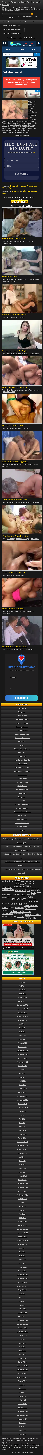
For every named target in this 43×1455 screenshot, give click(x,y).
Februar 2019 (22, 1221)
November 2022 (22, 1054)
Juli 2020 (22, 1157)
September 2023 (22, 1016)
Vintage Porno (7, 188)
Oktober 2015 (22, 1373)
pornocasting (34, 354)
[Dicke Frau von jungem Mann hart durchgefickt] (21, 371)
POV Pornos (22, 800)
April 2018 (22, 1259)
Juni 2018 (22, 1252)
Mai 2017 (22, 1301)
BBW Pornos (22, 715)
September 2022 (22, 1062)
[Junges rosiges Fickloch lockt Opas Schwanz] (21, 483)
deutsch (28, 886)
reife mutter (5, 910)
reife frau (26, 191)
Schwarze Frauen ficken (22, 812)
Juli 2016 (22, 1339)
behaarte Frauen (22, 719)
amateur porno (27, 881)
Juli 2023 (22, 1024)
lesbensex (31, 903)
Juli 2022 (22, 1069)
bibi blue (9, 241)
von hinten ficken (31, 918)
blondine (7, 887)
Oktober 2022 (22, 1058)
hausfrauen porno (32, 899)
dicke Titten (22, 741)
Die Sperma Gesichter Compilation (14, 425)
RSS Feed (21, 16)
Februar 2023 (22, 1043)
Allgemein (22, 708)
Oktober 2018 (22, 1237)
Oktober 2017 (22, 1282)
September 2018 (22, 1240)
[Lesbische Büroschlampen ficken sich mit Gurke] (21, 298)
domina (39, 892)
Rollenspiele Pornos (22, 804)
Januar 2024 (22, 1001)
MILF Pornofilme (22, 789)
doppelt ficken (20, 575)
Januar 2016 (22, 1362)
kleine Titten (22, 778)
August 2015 (22, 1381)
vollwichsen (28, 916)
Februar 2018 (22, 1267)
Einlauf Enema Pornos (22, 749)
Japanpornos (22, 775)
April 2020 (22, 1168)
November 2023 (22, 1009)
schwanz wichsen (19, 913)
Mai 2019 (22, 1210)
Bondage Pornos (22, 727)
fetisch (23, 895)
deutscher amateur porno (33, 888)
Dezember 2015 (22, 1366)
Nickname (12, 677)
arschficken (15, 611)
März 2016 (22, 1354)
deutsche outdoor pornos (15, 390)
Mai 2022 (22, 1077)
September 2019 (22, 1195)
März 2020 (22, 1172)
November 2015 (22, 1370)
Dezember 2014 (22, 1411)
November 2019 (22, 1187)
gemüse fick (18, 649)
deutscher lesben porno (15, 464)
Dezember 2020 (22, 1142)
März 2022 (22, 1085)
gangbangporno (5, 897)
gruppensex (16, 191)
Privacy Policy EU (27, 1452)
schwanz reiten (7, 914)
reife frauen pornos (9, 281)
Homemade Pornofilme (22, 771)
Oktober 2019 (22, 1191)
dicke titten (36, 890)
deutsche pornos (19, 241)
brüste (22, 611)
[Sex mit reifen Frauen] (21, 260)
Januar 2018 (22, 1271)
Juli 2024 (22, 982)
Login (11, 17)
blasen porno (28, 885)
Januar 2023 (22, 1047)
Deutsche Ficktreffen (27, 22)
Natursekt (22, 793)
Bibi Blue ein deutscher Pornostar (13, 238)
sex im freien (33, 914)
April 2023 (22, 1035)
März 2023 (22, 1039)
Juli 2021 (22, 1115)
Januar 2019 (22, 1225)
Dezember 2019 (22, 1183)
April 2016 (22, 1351)
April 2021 (22, 1126)
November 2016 (22, 1324)
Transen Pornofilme (22, 823)
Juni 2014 (22, 1423)
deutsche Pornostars (18, 186)
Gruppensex (32, 186)
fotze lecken (30, 896)
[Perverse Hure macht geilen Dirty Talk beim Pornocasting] (21, 334)
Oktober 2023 (22, 1013)
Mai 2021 (22, 1123)
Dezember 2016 (22, 1320)
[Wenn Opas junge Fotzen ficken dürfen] (21, 519)
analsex (19, 883)
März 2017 (22, 1309)
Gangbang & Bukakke (22, 760)
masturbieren (28, 649)
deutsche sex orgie (22, 539)
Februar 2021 (22, 1134)
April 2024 (22, 990)
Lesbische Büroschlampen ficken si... (15, 314)
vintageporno (7, 243)
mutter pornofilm (33, 279)
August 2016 (22, 1335)
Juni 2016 (22, 1343)
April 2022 (22, 1081)
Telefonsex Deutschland (12, 26)
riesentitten (6, 613)
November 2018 (22, 1233)
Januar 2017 (22, 1316)
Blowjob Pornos (22, 723)
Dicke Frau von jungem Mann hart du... (15, 387)
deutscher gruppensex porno (16, 279)
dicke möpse (22, 890)
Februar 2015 (22, 1404)
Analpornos (22, 712)
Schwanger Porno (22, 808)
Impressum (16, 1452)
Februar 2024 (22, 997)
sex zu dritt (20, 917)
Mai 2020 (22, 1164)
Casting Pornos (22, 730)
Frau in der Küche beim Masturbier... (14, 647)
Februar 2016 (22, 1358)
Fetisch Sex (22, 756)
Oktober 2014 (22, 1419)
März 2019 (22, 1218)
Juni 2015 (22, 1389)
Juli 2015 (22, 1385)
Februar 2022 (22, 1088)
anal (8, 575)
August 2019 (22, 1199)
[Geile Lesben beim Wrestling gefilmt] (21, 445)
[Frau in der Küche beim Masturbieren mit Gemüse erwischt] (21, 630)
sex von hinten (12, 916)
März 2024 (22, 994)
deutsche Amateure (22, 734)
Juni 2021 (22, 1119)
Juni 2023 (22, 1028)
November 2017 (22, 1278)
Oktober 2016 (22, 1328)
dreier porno (7, 895)
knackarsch (30, 611)
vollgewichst (26, 428)
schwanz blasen (20, 911)
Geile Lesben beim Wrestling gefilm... (14, 462)
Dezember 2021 (22, 1096)
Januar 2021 (22, 1138)
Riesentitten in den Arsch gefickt (13, 609)
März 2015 (22, 1400)
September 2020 (22, 1149)
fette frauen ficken (9, 392)
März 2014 (22, 1434)
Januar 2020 (22, 1180)
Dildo (22, 745)
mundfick (5, 908)
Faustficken (22, 752)
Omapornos (22, 797)
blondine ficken (19, 887)
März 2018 (22, 1263)
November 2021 (22, 1100)
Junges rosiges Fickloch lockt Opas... (15, 499)
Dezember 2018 (22, 1229)
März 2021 (22, 1130)
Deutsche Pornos (9, 22)
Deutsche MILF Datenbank (12, 29)
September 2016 (22, 1332)
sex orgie (4, 916)
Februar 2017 (22, 1313)
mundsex (11, 907)
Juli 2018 (22, 1248)
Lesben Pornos (22, 782)
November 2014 (22, 1415)
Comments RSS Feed (31, 16)
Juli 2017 (22, 1294)
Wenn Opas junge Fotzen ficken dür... (15, 536)
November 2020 (22, 1145)
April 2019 (22, 1214)
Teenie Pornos (22, 819)
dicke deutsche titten (14, 354)
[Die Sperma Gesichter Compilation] (21, 409)
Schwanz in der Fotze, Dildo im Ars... (14, 572)
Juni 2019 (22, 1206)
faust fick (10, 649)
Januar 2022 (22, 1092)
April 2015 (22, 1396)
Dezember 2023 (22, 1005)
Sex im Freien (22, 815)
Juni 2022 (22, 1073)
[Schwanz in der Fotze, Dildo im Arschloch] (21, 556)
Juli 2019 (22, 1202)
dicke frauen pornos (32, 390)
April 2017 (22, 1305)
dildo (8, 317)
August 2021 (22, 1111)
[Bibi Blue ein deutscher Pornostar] (21, 222)
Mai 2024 (22, 986)
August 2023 (22, 1020)
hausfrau (30, 897)
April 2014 (22, 1430)
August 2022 (22, 1066)
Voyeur (22, 830)
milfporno (25, 354)
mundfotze (10, 428)
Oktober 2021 (22, 1104)
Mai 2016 (22, 1347)
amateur (19, 502)
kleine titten (15, 317)
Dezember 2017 (22, 1275)
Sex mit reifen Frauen (9, 276)
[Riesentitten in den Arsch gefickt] (21, 592)
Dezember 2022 (22, 1051)
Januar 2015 (22, 1408)
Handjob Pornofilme (22, 767)
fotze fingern (28, 464)
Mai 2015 (22, 1392)
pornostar (29, 241)
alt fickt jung (11, 502)
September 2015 (22, 1377)
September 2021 (22, 1107)
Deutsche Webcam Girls (12, 33)
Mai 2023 (22, 1032)
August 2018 (22, 1244)
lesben (22, 317)
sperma (18, 428)
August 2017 (22, 1290)
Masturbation (22, 786)
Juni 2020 (22, 1161)
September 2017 (22, 1286)
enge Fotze (16, 894)
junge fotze (26, 502)
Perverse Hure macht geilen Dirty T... (14, 351)
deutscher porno (8, 890)
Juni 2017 (22, 1297)
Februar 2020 (22, 1176)
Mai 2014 (22, 1426)
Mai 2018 (22, 1256)
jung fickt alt (5, 903)
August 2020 (22, 1153)
